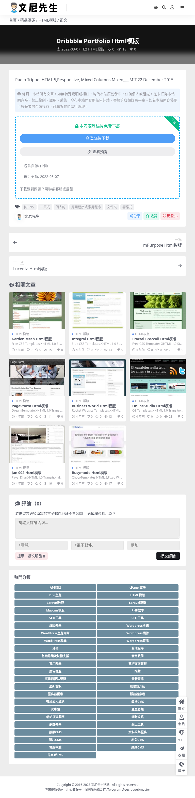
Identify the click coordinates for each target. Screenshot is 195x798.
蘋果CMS (55, 732)
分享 (137, 216)
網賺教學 (55, 724)
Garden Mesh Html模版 (32, 338)
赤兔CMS (137, 740)
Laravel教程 (55, 603)
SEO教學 (55, 625)
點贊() (172, 216)
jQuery (29, 207)
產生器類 (138, 709)
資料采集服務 (137, 732)
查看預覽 (100, 152)
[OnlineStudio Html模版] (158, 377)
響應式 (127, 207)
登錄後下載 (99, 138)
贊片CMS (55, 740)
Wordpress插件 (137, 633)
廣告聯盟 (55, 671)
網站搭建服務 (55, 717)
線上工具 (138, 724)
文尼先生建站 (100, 785)
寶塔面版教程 (137, 663)
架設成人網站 (55, 702)
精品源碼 (27, 20)
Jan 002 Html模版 (26, 472)
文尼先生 (32, 216)
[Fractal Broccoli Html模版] (158, 311)
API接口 (55, 587)
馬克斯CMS (55, 755)
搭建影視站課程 (55, 679)
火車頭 (55, 709)
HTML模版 (48, 20)
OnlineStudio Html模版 (152, 405)
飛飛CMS (137, 747)
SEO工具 (55, 618)
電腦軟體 (55, 747)
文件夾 (112, 207)
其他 (55, 648)
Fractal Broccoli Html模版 (154, 338)
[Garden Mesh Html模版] (37, 311)
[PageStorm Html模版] (37, 377)
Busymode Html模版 (89, 472)
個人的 (61, 207)
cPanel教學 (137, 587)
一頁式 (45, 207)
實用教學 (138, 656)
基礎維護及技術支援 (55, 656)
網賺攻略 (138, 717)
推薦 (138, 671)
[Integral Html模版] (97, 311)
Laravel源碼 (137, 603)
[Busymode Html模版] (97, 444)
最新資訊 (138, 679)
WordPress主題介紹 (55, 633)
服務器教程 (137, 694)
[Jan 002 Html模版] (37, 444)
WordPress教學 (55, 641)
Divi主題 (55, 595)
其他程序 (138, 648)
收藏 (154, 216)
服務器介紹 (137, 686)
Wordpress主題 (137, 625)
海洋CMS (137, 702)
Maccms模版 (55, 610)
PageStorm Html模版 (30, 405)
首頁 (13, 20)
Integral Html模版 (87, 338)
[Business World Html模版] (97, 377)
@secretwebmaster (136, 789)
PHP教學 (138, 610)
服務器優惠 (55, 694)
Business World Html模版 (94, 405)
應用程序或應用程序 (86, 207)
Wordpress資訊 (137, 641)
